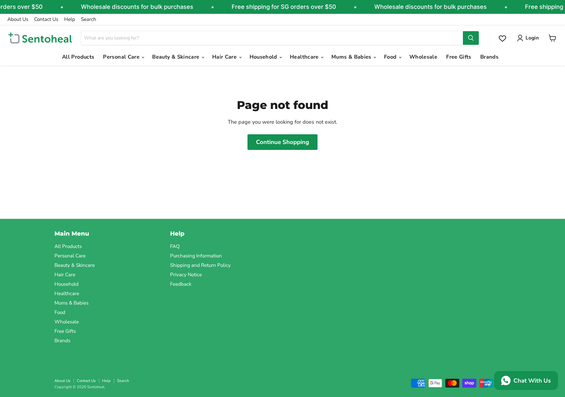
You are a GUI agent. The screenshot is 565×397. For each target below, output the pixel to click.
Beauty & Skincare (176, 56)
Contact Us (46, 19)
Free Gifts (458, 56)
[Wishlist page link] (502, 38)
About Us (17, 19)
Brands (489, 56)
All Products (78, 56)
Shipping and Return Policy (200, 265)
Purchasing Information (196, 255)
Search (88, 19)
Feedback (180, 284)
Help (69, 19)
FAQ (175, 246)
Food (391, 56)
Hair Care (225, 56)
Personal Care (122, 56)
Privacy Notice (186, 274)
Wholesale (423, 56)
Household (264, 56)
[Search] (471, 38)
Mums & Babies (352, 56)
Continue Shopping (282, 142)
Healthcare (305, 56)
